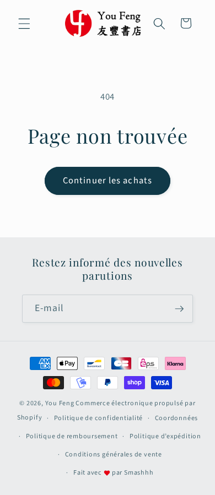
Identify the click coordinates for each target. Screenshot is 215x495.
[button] (24, 23)
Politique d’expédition (165, 436)
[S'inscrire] (179, 309)
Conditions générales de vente (113, 454)
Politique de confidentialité (98, 418)
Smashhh (138, 472)
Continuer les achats (107, 180)
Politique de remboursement (72, 436)
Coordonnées (176, 418)
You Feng (59, 403)
